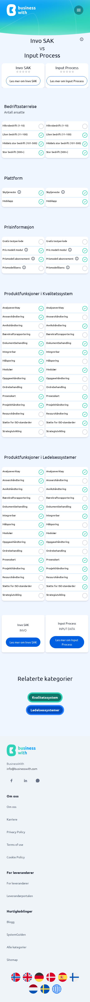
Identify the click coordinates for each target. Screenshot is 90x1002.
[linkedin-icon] (25, 780)
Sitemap (12, 959)
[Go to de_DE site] (39, 977)
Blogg (10, 922)
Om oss (11, 807)
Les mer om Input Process (67, 81)
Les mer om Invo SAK (23, 81)
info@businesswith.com (22, 769)
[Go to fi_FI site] (74, 977)
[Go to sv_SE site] (45, 989)
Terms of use (15, 844)
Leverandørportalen (20, 896)
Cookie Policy (16, 857)
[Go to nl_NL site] (33, 989)
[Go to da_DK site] (50, 977)
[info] (81, 39)
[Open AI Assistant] (37, 780)
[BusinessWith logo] (21, 10)
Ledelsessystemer (45, 710)
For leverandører (18, 883)
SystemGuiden (16, 934)
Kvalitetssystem (45, 697)
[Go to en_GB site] (27, 977)
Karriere (12, 819)
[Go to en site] (56, 989)
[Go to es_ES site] (62, 977)
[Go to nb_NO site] (15, 977)
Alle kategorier (16, 947)
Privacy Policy (16, 832)
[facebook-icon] (11, 780)
